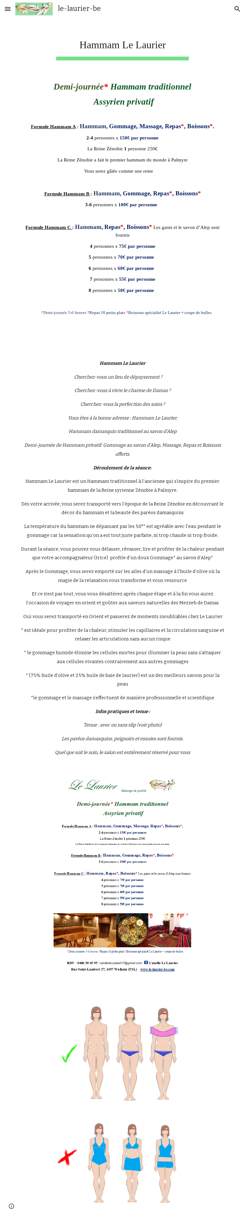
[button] (7, 9)
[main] (122, 45)
